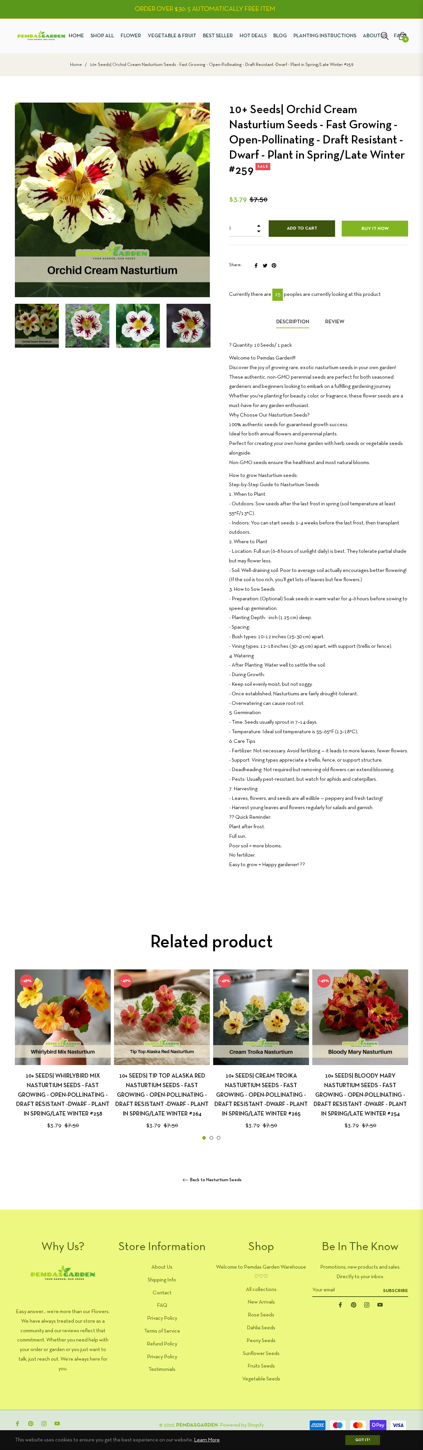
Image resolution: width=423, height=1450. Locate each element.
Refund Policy (162, 1344)
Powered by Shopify (242, 1425)
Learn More (207, 1440)
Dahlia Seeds (261, 1328)
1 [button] (204, 1138)
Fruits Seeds (261, 1366)
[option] (62, 1055)
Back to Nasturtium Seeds (215, 1180)
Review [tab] (335, 322)
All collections (261, 1289)
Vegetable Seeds (261, 1379)
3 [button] (218, 1138)
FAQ (162, 1305)
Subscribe (395, 1291)
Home (76, 65)
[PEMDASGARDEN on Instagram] (366, 1305)
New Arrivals (261, 1302)
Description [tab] (292, 322)
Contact (162, 1293)
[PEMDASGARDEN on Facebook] (340, 1305)
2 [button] (211, 1138)
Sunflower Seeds (261, 1353)
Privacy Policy (162, 1318)
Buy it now (375, 229)
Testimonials (161, 1369)
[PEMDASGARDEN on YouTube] (380, 1305)
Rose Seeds (261, 1315)
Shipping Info (162, 1280)
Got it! (362, 1440)
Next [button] (205, 325)
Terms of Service (162, 1331)
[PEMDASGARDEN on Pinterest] (353, 1305)
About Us (162, 1267)
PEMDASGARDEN (197, 1425)
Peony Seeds (261, 1341)
